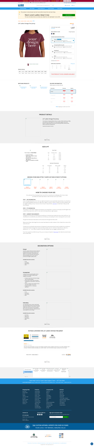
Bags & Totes (37, 403)
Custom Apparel (23, 8)
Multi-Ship (61, 392)
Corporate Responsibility (50, 402)
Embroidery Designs (65, 399)
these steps (56, 232)
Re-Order (24, 398)
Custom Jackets (37, 391)
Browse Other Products (69, 17)
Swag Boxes (62, 391)
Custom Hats (37, 399)
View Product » (68, 15)
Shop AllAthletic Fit (51, 188)
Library (47, 399)
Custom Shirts (37, 396)
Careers (47, 393)
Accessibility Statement (63, 443)
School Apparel (62, 402)
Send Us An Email (31, 416)
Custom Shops (62, 395)
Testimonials (48, 395)
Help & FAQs (25, 400)
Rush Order (32, 8)
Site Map (47, 407)
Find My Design (25, 392)
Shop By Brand (51, 8)
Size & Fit (73, 63)
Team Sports (59, 8)
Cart (73, 5)
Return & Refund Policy (56, 443)
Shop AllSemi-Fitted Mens (43, 188)
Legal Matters (48, 406)
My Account (24, 391)
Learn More (53, 28)
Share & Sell (61, 393)
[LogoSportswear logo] (21, 6)
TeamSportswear (38, 402)
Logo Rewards (48, 398)
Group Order (62, 396)
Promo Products (41, 8)
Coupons (24, 395)
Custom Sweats (37, 392)
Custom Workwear (38, 398)
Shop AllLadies (35, 188)
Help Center (43, 2)
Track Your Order (37, 2)
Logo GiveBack (48, 396)
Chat (32, 2)
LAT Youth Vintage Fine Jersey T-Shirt (33, 87)
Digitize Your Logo (63, 400)
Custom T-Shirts (23, 20)
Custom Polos (37, 393)
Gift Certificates (62, 403)
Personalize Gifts (37, 406)
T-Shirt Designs (64, 398)
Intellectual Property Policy (41, 443)
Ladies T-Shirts (29, 20)
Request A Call (25, 402)
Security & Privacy (49, 403)
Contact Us (24, 403)
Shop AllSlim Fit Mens (67, 188)
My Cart (24, 393)
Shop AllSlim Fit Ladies (58, 188)
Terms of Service (34, 443)
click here (55, 203)
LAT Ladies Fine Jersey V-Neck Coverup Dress (43, 87)
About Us (47, 392)
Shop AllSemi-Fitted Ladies (27, 188)
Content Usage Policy (49, 443)
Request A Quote (25, 399)
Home (19, 20)
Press (47, 400)
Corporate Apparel (38, 407)
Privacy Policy (29, 443)
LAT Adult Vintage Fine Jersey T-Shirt (23, 87)
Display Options (29, 354)
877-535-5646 (27, 2)
